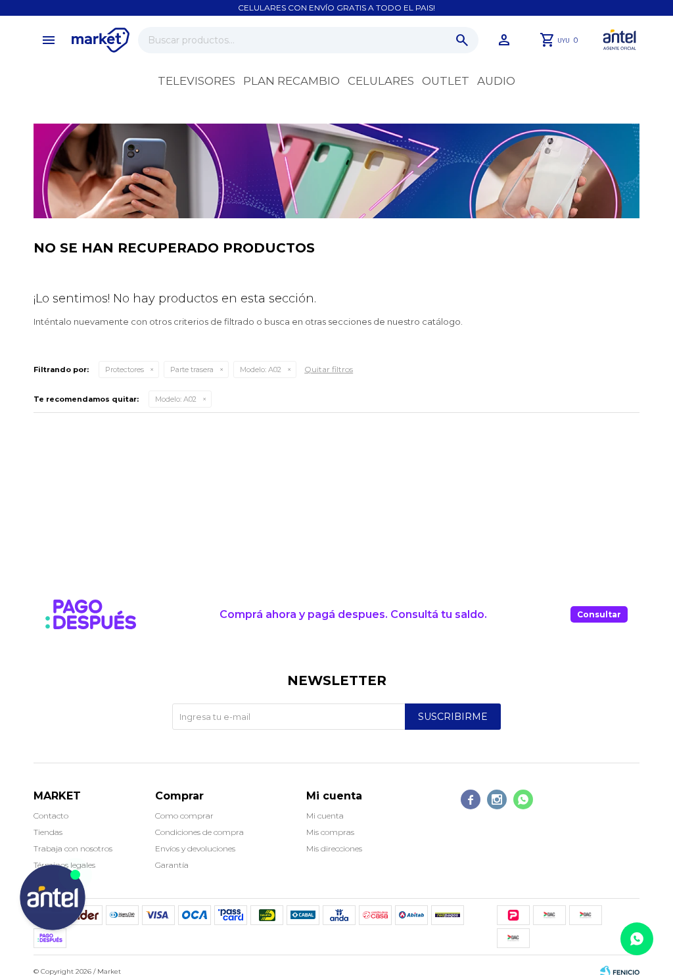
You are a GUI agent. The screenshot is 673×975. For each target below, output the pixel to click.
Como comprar (184, 815)
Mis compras (330, 832)
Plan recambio (291, 80)
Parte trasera (192, 369)
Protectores (124, 369)
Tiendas (48, 832)
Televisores (196, 80)
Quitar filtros (328, 369)
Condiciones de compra (199, 832)
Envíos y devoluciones (195, 848)
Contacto (51, 815)
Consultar (599, 614)
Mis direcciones (334, 848)
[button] (462, 40)
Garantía (172, 865)
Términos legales (64, 865)
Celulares (381, 80)
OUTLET (445, 80)
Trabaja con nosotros (73, 848)
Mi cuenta (325, 815)
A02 (260, 369)
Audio (496, 80)
